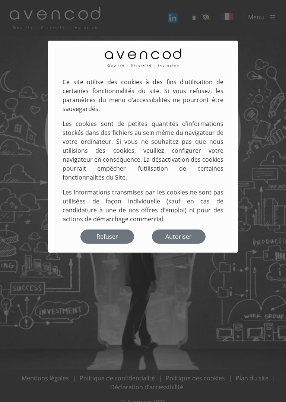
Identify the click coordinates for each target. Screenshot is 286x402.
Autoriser (178, 236)
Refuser (107, 236)
